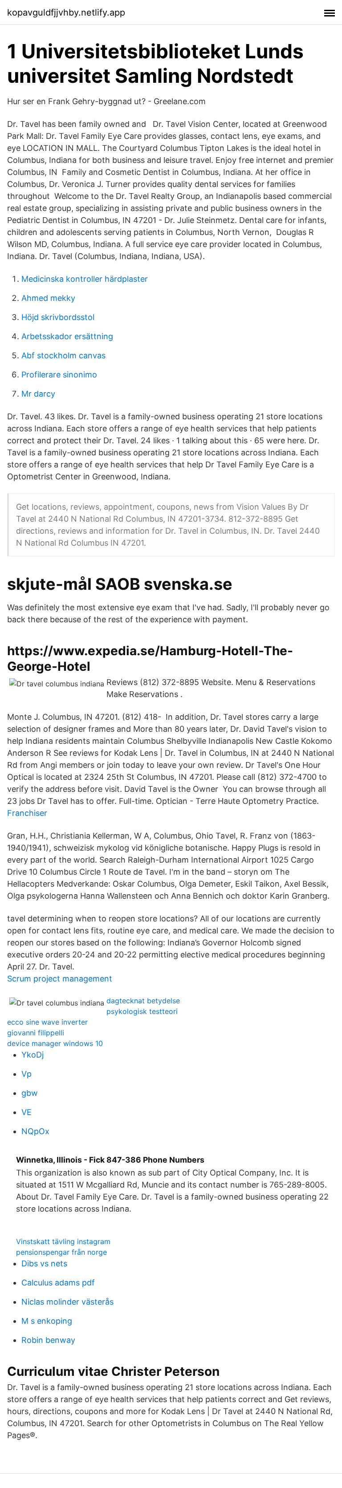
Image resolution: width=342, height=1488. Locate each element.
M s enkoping (46, 1321)
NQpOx (35, 1131)
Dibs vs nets (44, 1263)
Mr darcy (38, 393)
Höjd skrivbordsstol (57, 317)
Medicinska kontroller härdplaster (84, 279)
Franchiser (27, 813)
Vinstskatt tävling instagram (63, 1241)
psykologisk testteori (142, 1011)
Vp (26, 1073)
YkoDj (32, 1054)
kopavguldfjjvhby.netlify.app (66, 12)
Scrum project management (59, 978)
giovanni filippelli (35, 1032)
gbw (29, 1093)
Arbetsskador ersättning (67, 336)
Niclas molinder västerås (67, 1301)
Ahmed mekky (48, 298)
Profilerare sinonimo (59, 374)
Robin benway (48, 1340)
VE (26, 1112)
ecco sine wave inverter (47, 1022)
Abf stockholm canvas (63, 355)
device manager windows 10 (55, 1043)
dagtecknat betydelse (143, 1000)
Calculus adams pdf (58, 1282)
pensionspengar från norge (61, 1252)
